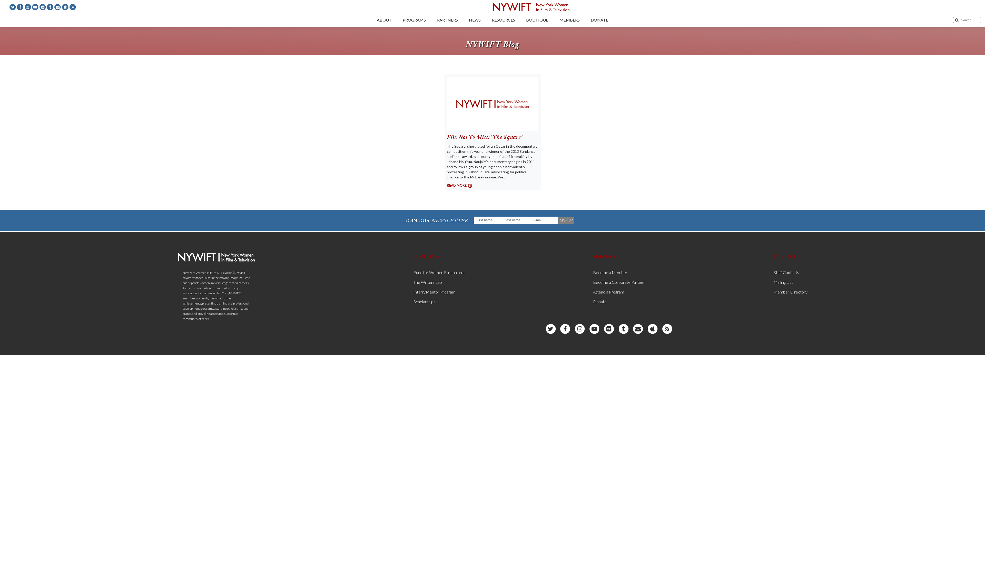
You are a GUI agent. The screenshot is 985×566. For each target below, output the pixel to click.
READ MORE (457, 185)
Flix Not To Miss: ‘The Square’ (484, 137)
